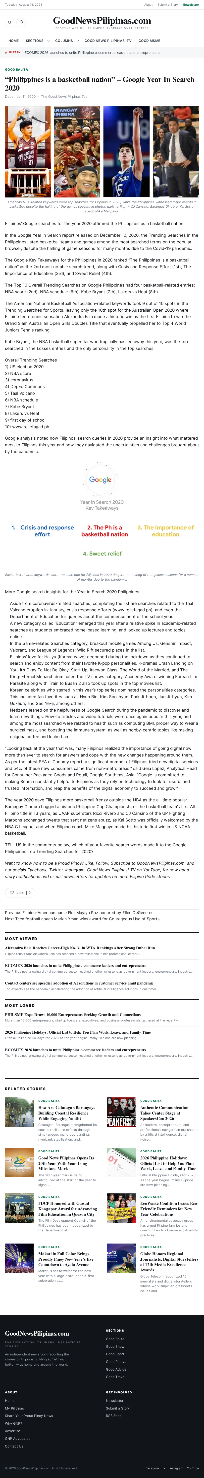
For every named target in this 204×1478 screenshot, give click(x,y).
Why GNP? (13, 1423)
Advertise (12, 1431)
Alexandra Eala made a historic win (98, 316)
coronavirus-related (52, 603)
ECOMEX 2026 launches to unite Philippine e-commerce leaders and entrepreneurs (92, 52)
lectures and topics (167, 629)
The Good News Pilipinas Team (66, 97)
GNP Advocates (17, 1439)
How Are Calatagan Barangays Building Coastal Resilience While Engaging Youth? (66, 1112)
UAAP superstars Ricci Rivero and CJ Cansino (103, 813)
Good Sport (115, 1354)
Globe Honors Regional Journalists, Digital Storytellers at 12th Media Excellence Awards (169, 1261)
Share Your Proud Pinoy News (29, 1416)
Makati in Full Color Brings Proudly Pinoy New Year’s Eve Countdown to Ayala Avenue (66, 1259)
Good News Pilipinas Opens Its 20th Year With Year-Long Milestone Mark (66, 1163)
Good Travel (115, 1377)
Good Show (115, 1346)
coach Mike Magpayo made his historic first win (118, 826)
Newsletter (191, 4)
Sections (35, 41)
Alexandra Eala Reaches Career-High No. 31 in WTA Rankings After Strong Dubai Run (80, 948)
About (148, 4)
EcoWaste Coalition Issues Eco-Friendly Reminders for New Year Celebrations (169, 1208)
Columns (64, 41)
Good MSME (149, 41)
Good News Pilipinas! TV (108, 41)
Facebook (37, 869)
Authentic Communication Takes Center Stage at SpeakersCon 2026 (164, 1112)
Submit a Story (167, 4)
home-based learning (95, 629)
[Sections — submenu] (48, 41)
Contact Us (14, 1446)
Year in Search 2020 (97, 591)
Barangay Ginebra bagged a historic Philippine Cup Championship (69, 806)
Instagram (75, 869)
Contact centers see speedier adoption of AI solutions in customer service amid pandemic (79, 983)
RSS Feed (113, 1416)
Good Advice (116, 1369)
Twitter (56, 869)
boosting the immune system (76, 729)
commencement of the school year (137, 616)
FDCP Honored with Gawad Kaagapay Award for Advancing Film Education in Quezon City (67, 1208)
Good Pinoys (116, 1362)
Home (13, 41)
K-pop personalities (117, 663)
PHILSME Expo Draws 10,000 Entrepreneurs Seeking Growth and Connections (73, 1014)
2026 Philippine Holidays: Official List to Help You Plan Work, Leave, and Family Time (78, 1032)
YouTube (193, 1468)
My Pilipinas (14, 1408)
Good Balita (16, 69)
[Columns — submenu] (78, 41)
